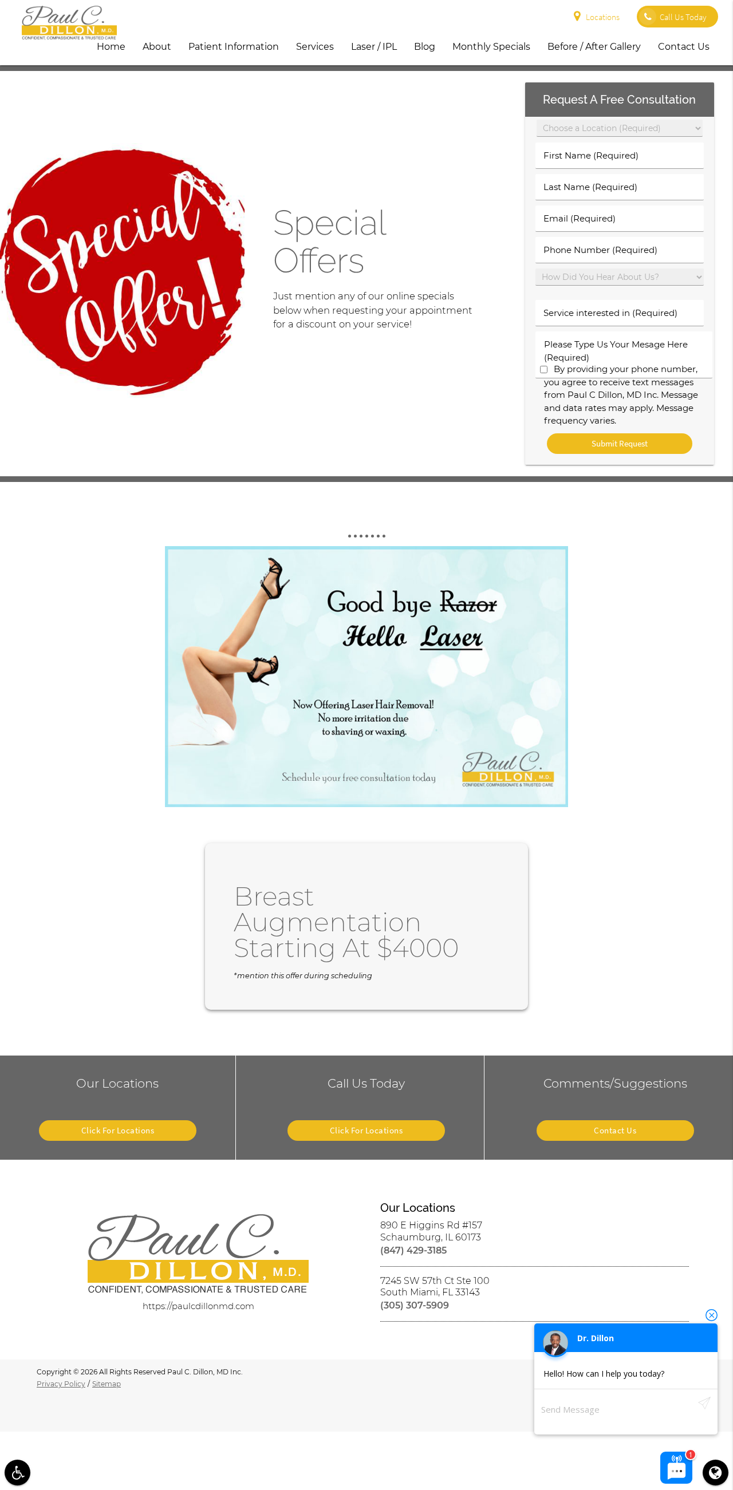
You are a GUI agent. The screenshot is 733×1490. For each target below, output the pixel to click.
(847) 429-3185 (413, 1250)
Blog (424, 46)
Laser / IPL (374, 46)
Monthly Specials (491, 46)
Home (111, 46)
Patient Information (233, 46)
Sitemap (106, 1384)
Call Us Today (683, 16)
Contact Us (684, 46)
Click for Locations (118, 1130)
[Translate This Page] (715, 1472)
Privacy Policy (61, 1384)
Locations (603, 16)
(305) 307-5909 (414, 1305)
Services (315, 46)
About (157, 46)
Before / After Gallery (594, 46)
